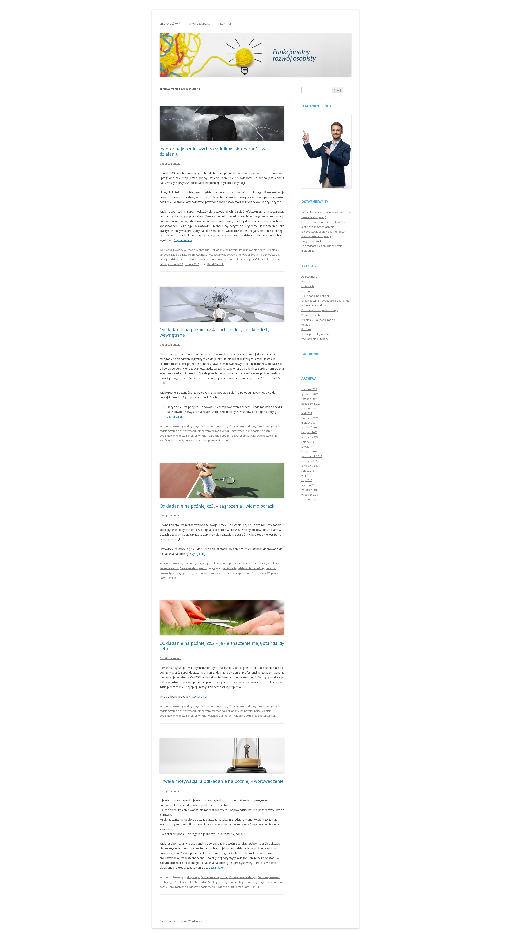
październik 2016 (311, 456)
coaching (256, 254)
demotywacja (271, 254)
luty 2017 (306, 446)
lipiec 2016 (307, 470)
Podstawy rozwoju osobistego (319, 310)
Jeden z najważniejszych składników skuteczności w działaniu (212, 151)
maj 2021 (306, 413)
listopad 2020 (309, 432)
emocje (164, 259)
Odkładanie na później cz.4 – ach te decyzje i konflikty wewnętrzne (215, 332)
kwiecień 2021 (309, 418)
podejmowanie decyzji (173, 435)
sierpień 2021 (309, 408)
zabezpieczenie (241, 573)
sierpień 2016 (309, 466)
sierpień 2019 (309, 437)
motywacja (238, 431)
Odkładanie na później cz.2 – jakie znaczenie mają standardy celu (222, 645)
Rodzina (306, 329)
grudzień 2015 (309, 490)
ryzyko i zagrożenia (191, 573)
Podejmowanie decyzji (252, 250)
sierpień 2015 (309, 499)
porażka (271, 568)
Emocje (191, 250)
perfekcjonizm (262, 711)
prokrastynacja (242, 259)
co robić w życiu (221, 431)
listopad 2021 (309, 399)
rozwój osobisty (240, 435)
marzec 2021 (309, 422)
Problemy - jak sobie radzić (190, 882)
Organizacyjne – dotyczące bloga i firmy (325, 300)
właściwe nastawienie (264, 435)
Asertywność (309, 276)
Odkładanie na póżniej (224, 250)
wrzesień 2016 (310, 461)
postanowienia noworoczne (215, 259)
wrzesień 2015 (310, 494)
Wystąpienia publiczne (315, 339)
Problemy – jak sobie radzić (318, 320)
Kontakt (225, 23)
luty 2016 (306, 480)
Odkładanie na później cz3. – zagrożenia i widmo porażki (218, 506)
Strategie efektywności (193, 254)
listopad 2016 (309, 451)
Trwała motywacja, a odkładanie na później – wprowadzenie (222, 781)
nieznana (307, 291)
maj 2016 (306, 475)
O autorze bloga (200, 23)
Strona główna (170, 23)
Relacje (305, 324)
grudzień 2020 (309, 427)
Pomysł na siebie (311, 315)
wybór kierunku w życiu (174, 440)
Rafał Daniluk (261, 259)
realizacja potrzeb (219, 435)
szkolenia (174, 264)
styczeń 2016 (309, 485)
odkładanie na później (183, 259)
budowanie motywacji (236, 254)
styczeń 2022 (309, 389)
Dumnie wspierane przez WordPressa (181, 921)
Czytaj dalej (183, 240)
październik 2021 (311, 403)
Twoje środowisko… (313, 241)
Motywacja (202, 250)
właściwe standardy (220, 715)
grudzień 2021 (309, 394)
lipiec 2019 (307, 442)
